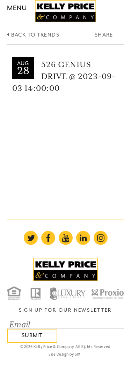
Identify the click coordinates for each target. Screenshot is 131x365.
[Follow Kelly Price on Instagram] (101, 238)
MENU (17, 7)
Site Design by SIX (64, 354)
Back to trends (34, 35)
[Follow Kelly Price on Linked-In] (83, 238)
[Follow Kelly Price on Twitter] (31, 238)
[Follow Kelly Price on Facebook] (48, 238)
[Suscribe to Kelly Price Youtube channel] (66, 238)
